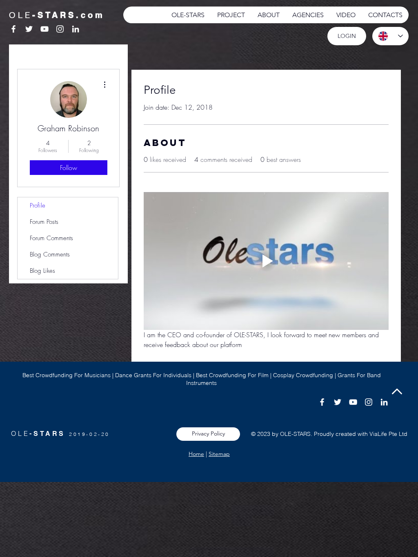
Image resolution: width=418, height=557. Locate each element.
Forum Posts (44, 222)
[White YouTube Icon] (44, 29)
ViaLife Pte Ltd (388, 434)
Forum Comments (51, 238)
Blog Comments (50, 254)
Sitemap (219, 454)
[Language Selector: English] (390, 36)
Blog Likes (42, 271)
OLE (20, 433)
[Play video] (266, 261)
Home (196, 454)
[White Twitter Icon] (29, 29)
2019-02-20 (89, 434)
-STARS (49, 434)
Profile (37, 205)
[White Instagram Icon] (60, 29)
